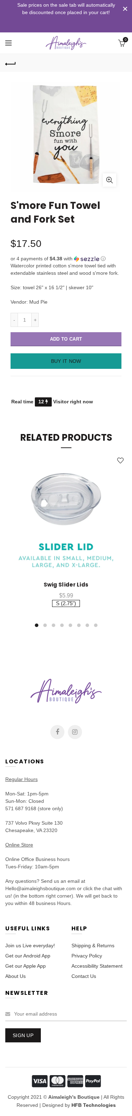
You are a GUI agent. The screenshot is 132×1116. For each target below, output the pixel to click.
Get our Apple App (25, 966)
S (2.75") (66, 603)
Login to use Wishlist (120, 460)
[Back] (10, 63)
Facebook (57, 732)
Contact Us (83, 976)
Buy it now (66, 361)
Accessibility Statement (96, 966)
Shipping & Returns (92, 945)
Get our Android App (27, 956)
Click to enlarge (109, 180)
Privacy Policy (86, 956)
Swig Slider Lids (66, 585)
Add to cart (66, 339)
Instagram (75, 732)
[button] (66, 258)
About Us (15, 976)
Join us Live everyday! (30, 945)
